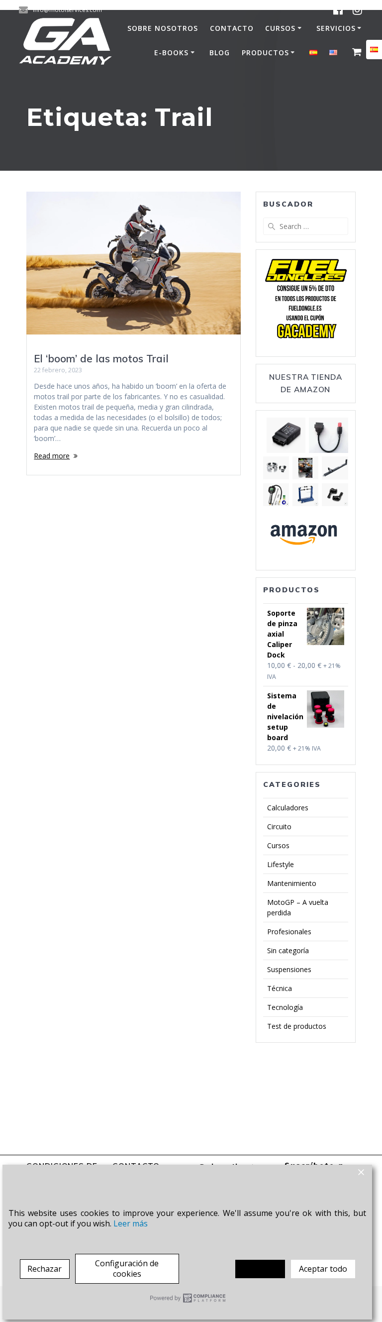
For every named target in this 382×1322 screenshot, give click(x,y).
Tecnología (285, 1007)
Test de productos (296, 1026)
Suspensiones (289, 969)
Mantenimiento (291, 883)
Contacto (232, 28)
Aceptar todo (323, 1268)
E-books (171, 52)
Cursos (280, 28)
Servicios (336, 28)
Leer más (130, 1223)
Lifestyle (280, 864)
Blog (219, 52)
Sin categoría (288, 950)
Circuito (279, 826)
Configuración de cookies (127, 1268)
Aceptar (260, 1268)
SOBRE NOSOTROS (162, 28)
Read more (52, 455)
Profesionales (289, 931)
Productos (265, 52)
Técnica (279, 988)
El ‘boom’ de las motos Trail (101, 358)
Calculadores (287, 807)
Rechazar (44, 1268)
